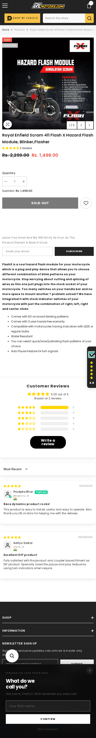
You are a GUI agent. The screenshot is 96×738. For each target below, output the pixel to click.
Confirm (48, 719)
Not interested (48, 729)
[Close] (90, 670)
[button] (12, 655)
